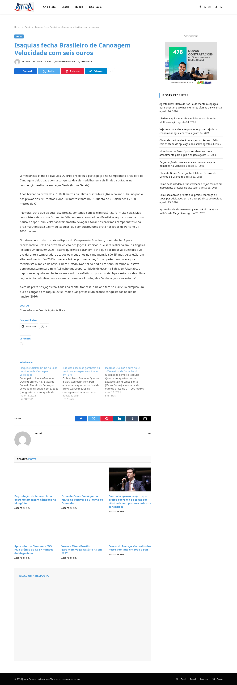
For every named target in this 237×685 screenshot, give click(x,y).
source (24, 305)
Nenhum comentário (66, 62)
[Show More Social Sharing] (111, 71)
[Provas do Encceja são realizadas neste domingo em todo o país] (130, 530)
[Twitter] (5, 192)
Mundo (79, 6)
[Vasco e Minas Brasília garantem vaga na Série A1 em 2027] (82, 530)
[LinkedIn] (5, 200)
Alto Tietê (49, 6)
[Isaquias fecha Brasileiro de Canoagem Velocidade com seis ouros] (82, 123)
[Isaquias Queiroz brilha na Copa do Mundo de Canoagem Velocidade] (41, 383)
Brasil (65, 6)
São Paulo (95, 6)
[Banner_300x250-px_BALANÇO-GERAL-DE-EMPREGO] (191, 63)
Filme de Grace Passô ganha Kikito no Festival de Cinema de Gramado (82, 499)
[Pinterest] (5, 207)
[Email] (5, 223)
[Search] (216, 7)
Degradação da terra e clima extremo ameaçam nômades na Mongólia (35, 499)
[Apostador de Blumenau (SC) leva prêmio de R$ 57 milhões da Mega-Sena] (35, 530)
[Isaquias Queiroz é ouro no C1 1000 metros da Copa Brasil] (126, 381)
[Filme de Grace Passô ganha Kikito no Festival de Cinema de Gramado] (82, 479)
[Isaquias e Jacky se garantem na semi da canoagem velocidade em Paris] (83, 383)
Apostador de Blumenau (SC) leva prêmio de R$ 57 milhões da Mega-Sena (33, 549)
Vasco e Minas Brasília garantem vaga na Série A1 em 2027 (81, 549)
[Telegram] (5, 215)
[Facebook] (5, 185)
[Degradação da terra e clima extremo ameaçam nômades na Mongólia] (35, 479)
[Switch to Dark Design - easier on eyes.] (221, 7)
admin (27, 62)
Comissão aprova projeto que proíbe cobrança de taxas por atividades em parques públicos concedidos (130, 501)
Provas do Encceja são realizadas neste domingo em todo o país (130, 547)
